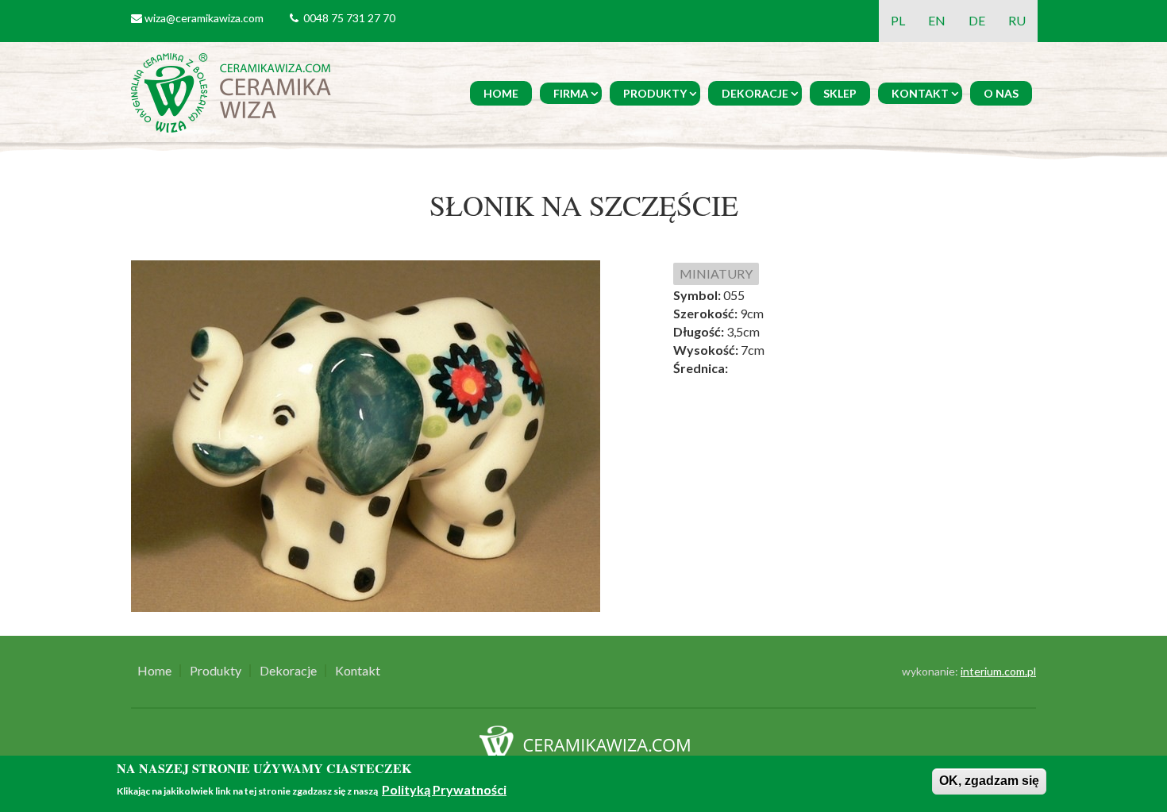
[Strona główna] (234, 90)
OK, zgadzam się (989, 780)
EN (937, 20)
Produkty (655, 93)
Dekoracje (755, 93)
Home (500, 93)
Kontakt (920, 93)
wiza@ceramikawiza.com (204, 18)
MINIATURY (716, 273)
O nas (1001, 93)
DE (977, 20)
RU (1017, 20)
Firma (570, 93)
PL (898, 20)
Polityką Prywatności (444, 790)
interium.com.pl (998, 671)
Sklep (840, 93)
